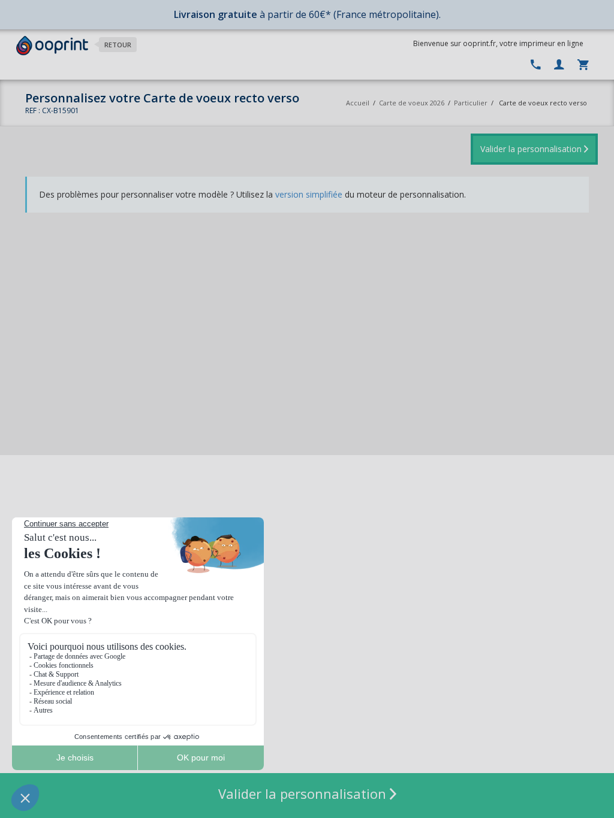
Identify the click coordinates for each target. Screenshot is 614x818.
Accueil (357, 102)
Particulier (470, 102)
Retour (117, 44)
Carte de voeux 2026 (411, 102)
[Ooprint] (52, 46)
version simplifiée (308, 194)
